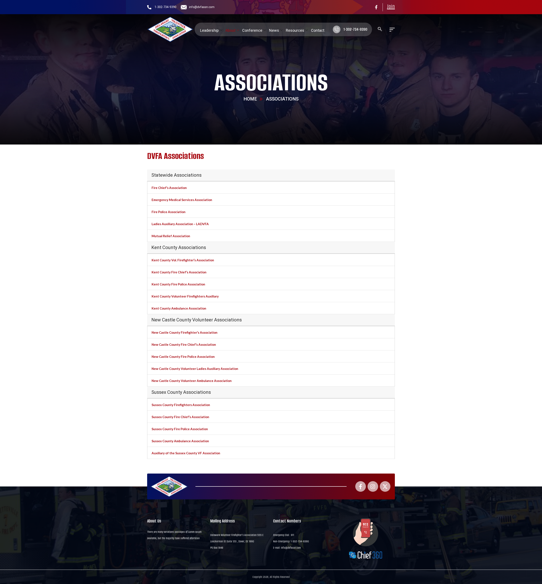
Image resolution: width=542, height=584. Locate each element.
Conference (252, 30)
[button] (377, 29)
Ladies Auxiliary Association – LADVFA (180, 224)
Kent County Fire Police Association (178, 284)
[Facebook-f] (376, 7)
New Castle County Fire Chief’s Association (184, 344)
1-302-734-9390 (165, 7)
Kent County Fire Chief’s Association (179, 272)
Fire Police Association (168, 212)
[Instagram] (373, 486)
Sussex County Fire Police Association (180, 429)
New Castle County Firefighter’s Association (184, 332)
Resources (295, 30)
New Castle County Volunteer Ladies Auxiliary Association (195, 369)
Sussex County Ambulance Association (180, 441)
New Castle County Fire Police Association (183, 356)
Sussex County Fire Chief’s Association (180, 417)
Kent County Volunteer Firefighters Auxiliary (185, 296)
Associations (271, 82)
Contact (317, 30)
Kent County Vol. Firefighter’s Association (183, 260)
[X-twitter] (385, 486)
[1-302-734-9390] (149, 7)
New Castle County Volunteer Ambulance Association (192, 381)
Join (391, 6)
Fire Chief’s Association (169, 188)
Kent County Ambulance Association (179, 308)
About (230, 30)
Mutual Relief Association (171, 236)
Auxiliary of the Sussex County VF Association (186, 453)
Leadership (209, 30)
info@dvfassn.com (201, 7)
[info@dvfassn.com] (184, 7)
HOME (250, 99)
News (274, 30)
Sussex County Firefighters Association (181, 405)
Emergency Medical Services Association (182, 200)
